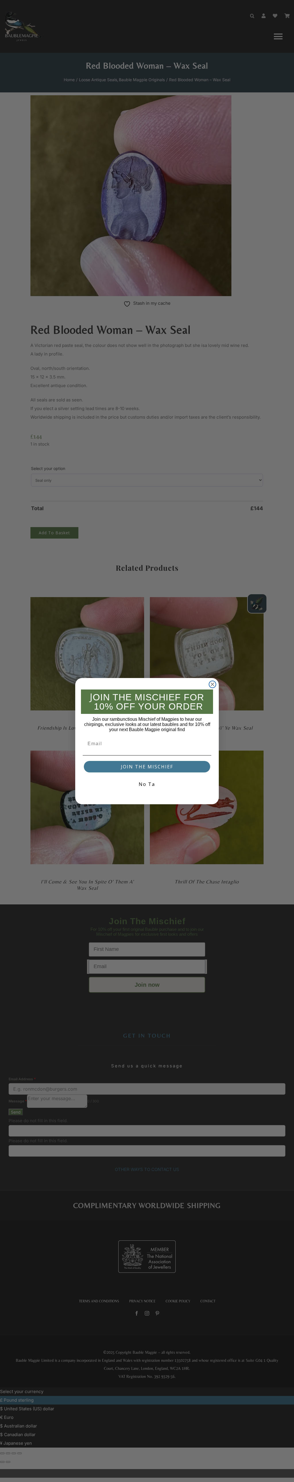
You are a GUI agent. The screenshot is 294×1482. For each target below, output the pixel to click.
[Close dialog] (212, 684)
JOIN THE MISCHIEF (147, 767)
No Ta (147, 784)
